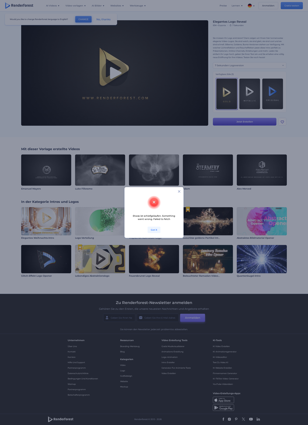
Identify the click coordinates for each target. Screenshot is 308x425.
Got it (154, 229)
